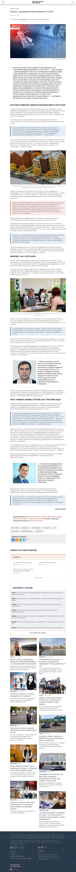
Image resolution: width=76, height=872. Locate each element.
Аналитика (14, 9)
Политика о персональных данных (21, 858)
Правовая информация (17, 856)
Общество (15, 531)
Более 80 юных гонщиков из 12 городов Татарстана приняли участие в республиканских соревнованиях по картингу (52, 742)
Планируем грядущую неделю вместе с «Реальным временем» (22, 807)
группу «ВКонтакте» (49, 517)
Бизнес (12, 657)
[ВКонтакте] (13, 539)
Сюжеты (16, 557)
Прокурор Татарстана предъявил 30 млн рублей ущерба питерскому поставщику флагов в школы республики (23, 664)
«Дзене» (40, 521)
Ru (39, 851)
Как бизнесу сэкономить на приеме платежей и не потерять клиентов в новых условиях (51, 780)
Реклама (12, 854)
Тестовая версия (15, 866)
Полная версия (15, 865)
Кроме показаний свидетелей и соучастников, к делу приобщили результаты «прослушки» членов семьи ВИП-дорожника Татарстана (52, 820)
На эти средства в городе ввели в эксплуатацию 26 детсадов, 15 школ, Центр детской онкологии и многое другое (52, 666)
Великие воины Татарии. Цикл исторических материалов (23, 571)
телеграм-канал (34, 517)
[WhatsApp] (20, 539)
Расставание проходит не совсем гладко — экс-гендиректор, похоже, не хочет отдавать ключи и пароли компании (23, 771)
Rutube (32, 521)
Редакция (13, 851)
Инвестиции (36, 528)
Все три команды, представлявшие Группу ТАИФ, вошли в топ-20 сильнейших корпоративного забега (51, 704)
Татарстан (39, 531)
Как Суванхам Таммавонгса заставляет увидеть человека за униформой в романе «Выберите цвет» (22, 698)
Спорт (41, 695)
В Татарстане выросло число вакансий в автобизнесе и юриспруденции (37, 627)
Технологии (47, 528)
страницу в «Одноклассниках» (30, 519)
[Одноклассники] (16, 539)
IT (55, 528)
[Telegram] (24, 539)
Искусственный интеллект (47, 563)
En (42, 851)
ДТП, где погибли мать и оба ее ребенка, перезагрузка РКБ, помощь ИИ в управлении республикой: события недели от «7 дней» (23, 734)
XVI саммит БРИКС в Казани (22, 563)
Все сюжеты (39, 577)
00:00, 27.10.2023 (14, 15)
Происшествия (44, 810)
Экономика (25, 528)
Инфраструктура (27, 531)
